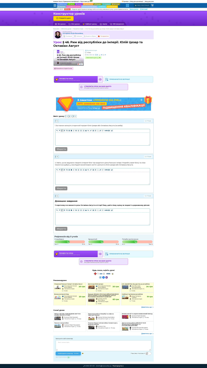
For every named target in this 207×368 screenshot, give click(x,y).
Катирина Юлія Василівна (73, 33)
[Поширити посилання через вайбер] (106, 277)
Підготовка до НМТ (86, 1)
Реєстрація (145, 5)
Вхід (138, 5)
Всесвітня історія (78, 29)
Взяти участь (134, 9)
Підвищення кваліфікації (71, 1)
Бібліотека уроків (66, 29)
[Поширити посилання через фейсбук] (103, 277)
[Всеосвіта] (54, 5)
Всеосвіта (56, 29)
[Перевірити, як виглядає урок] (100, 79)
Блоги (61, 1)
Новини (55, 1)
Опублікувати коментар (68, 353)
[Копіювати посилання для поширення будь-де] (100, 277)
